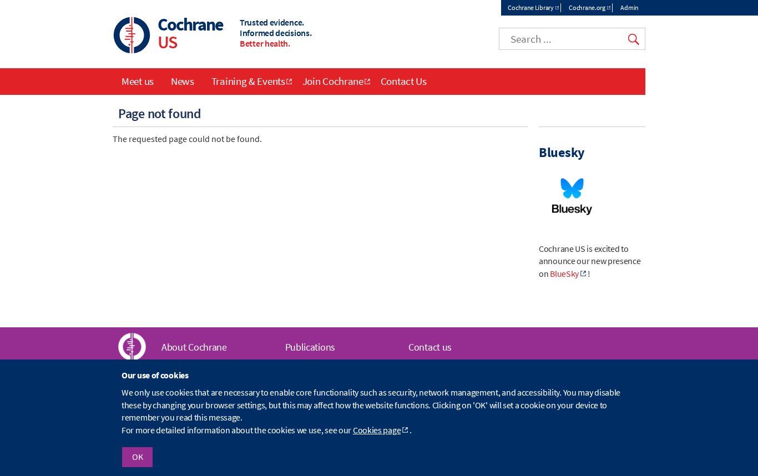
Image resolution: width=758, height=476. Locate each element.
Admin (629, 7)
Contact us (430, 347)
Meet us (138, 81)
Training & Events (248, 81)
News (182, 81)
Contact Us (404, 81)
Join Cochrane (332, 81)
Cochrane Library (530, 7)
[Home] (132, 36)
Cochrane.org (587, 7)
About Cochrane (194, 347)
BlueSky (564, 273)
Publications (310, 347)
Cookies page (377, 430)
